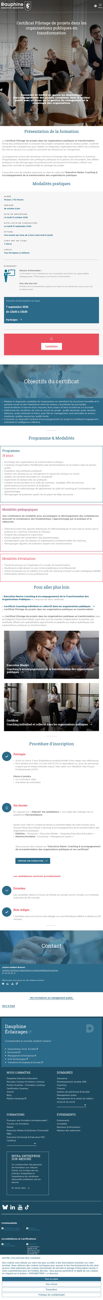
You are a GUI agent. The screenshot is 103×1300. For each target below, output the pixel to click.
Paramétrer (51, 1289)
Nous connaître (19, 1072)
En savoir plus (18, 1188)
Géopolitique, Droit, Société (22, 1049)
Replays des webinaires (68, 1131)
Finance (61, 1089)
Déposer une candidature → (31, 861)
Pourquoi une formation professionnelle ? (27, 1121)
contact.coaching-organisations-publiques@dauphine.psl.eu (30, 970)
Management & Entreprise (21, 1056)
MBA (9, 1134)
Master (10, 1127)
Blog (9, 1095)
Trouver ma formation (18, 1124)
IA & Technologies (17, 1059)
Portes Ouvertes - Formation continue (26, 1085)
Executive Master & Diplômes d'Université (27, 1131)
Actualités (62, 1124)
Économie (13, 1052)
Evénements (63, 1121)
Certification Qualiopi (17, 1089)
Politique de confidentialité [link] (51, 1295)
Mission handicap (15, 1099)
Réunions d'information (68, 1127)
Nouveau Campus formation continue (25, 1082)
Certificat (11, 1141)
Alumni (10, 1092)
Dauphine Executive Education (22, 1078)
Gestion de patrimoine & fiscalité (73, 1092)
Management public (67, 1095)
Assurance (62, 1078)
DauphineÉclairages (16, 1029)
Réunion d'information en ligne (23, 300)
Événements (66, 1114)
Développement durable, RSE (72, 1082)
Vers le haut (8, 1006)
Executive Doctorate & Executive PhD (26, 1137)
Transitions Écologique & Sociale (24, 1063)
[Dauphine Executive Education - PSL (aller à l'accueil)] (16, 6)
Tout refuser (52, 1284)
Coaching (61, 1085)
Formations (15, 1114)
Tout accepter (51, 1279)
